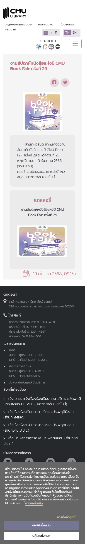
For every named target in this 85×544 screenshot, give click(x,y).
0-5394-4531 (46, 322)
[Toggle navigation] (75, 43)
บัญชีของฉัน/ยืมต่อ (18, 24)
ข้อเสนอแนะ (46, 24)
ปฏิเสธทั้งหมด (41, 535)
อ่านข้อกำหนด (34, 503)
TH (67, 32)
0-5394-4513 (36, 327)
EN (75, 32)
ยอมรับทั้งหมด (41, 525)
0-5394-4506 (31, 336)
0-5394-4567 (36, 331)
